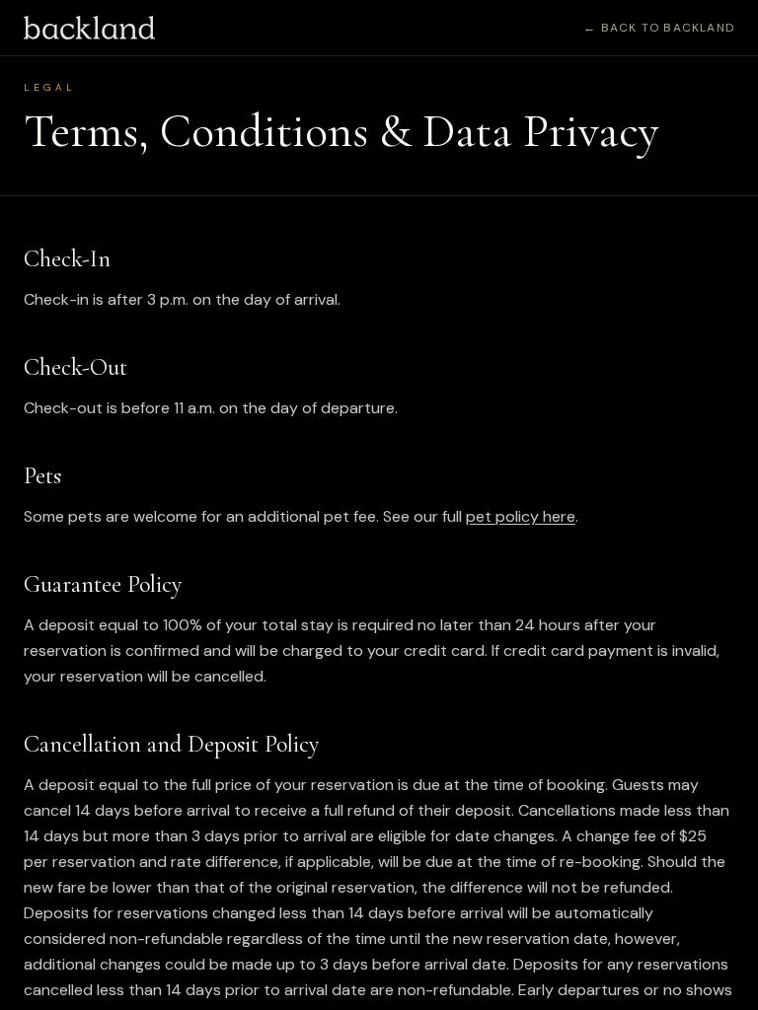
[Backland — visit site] (89, 27)
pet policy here (520, 516)
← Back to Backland (658, 28)
